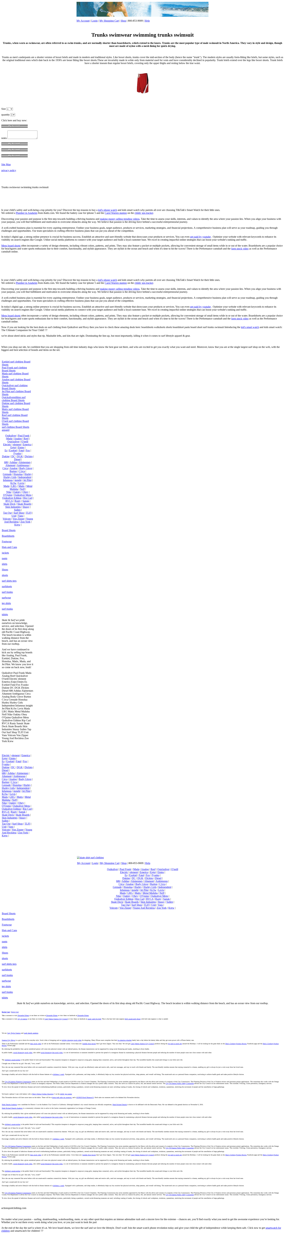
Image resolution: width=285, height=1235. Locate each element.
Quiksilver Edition (11, 498)
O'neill (24, 441)
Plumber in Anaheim (26, 213)
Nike (8, 492)
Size (3, 108)
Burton (13, 471)
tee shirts (6, 603)
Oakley (17, 492)
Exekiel (13, 450)
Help (147, 20)
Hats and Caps (9, 547)
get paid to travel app (175, 1044)
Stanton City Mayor (8, 1040)
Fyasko (17, 453)
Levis (21, 483)
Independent (24, 477)
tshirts (5, 614)
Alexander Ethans (23, 1015)
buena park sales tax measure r (62, 1097)
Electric (7, 444)
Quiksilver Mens (22, 495)
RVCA (9, 501)
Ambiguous (23, 465)
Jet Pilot (27, 480)
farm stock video (240, 248)
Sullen (17, 509)
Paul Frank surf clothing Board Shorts (14, 369)
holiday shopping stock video (71, 1040)
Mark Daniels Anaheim (9, 1104)
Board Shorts (9, 530)
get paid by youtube (200, 236)
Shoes (5, 569)
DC (13, 456)
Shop (123, 20)
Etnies (21, 447)
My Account (83, 20)
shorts (5, 575)
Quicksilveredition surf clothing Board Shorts (14, 399)
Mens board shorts (10, 245)
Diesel (17, 459)
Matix (21, 486)
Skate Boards (24, 503)
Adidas (13, 462)
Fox (28, 450)
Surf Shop (19, 512)
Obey (25, 492)
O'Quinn (7, 495)
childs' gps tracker (144, 213)
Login (94, 20)
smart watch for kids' (94, 1019)
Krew (17, 524)
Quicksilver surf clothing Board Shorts (15, 387)
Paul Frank (23, 435)
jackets (5, 552)
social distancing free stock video (52, 1052)
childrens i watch (58, 1074)
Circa (5, 468)
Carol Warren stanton (116, 213)
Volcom (7, 518)
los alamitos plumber (125, 1040)
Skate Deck (9, 503)
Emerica (27, 444)
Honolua (18, 474)
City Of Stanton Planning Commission (18, 1082)
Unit (14, 515)
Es (6, 450)
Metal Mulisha (150, 893)
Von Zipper (18, 518)
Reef (26, 438)
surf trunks (7, 592)
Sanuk (25, 501)
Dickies (29, 456)
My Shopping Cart (109, 20)
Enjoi (13, 447)
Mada (6, 486)
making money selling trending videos (120, 218)
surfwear (6, 597)
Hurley (28, 474)
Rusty (18, 501)
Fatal (21, 450)
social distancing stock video (22, 1052)
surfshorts (7, 586)
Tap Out (7, 512)
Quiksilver (10, 435)
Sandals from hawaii (89, 1044)
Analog (18, 438)
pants (4, 558)
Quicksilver (13, 441)
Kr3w (13, 483)
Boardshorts (8, 535)
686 (6, 462)
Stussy (26, 506)
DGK (20, 456)
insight (18, 480)
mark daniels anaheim (31, 1033)
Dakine (6, 456)
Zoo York (25, 521)
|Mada (9, 438)
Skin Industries (13, 506)
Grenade (7, 474)
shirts (4, 564)
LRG (14, 486)
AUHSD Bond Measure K (85, 1097)
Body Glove (25, 468)
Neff (22, 489)
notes (4, 138)
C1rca (22, 471)
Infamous (8, 480)
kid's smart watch (250, 327)
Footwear (7, 541)
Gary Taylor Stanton (14, 1033)
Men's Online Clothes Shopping (43, 1094)
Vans (20, 515)
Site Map (6, 164)
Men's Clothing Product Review (236, 1044)
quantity (5, 114)
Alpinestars (25, 462)
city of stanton (22, 1019)
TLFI (29, 512)
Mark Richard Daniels (119, 1104)
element (17, 444)
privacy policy (8, 170)
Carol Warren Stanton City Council (56, 1019)
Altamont (10, 465)
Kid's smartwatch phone (133, 1019)
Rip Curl (27, 498)
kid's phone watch (107, 210)
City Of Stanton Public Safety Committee (180, 1083)
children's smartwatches (12, 1060)
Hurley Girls (9, 477)
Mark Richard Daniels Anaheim (12, 1108)
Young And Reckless (18, 520)
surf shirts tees (9, 580)
